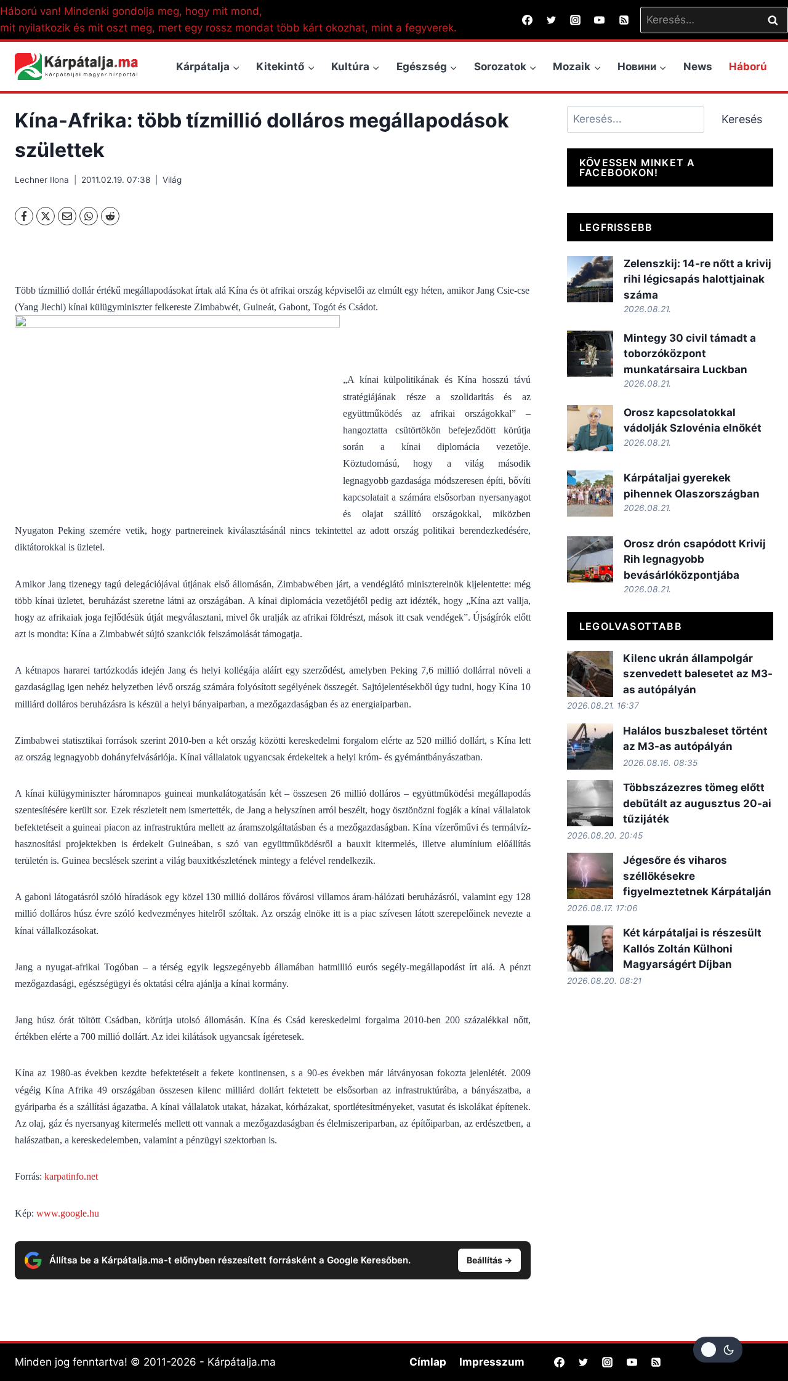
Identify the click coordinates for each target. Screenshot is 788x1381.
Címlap (427, 1362)
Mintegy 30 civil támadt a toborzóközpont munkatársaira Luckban (690, 354)
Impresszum (492, 1362)
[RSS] (623, 19)
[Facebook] (527, 19)
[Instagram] (575, 19)
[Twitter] (551, 19)
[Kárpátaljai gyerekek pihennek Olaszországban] (590, 493)
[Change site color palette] (717, 1350)
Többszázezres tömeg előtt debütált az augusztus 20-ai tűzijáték (697, 803)
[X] (45, 216)
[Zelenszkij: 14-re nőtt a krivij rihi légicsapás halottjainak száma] (590, 279)
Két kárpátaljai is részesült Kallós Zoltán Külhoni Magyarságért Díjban (692, 948)
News (697, 66)
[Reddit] (110, 216)
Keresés (742, 119)
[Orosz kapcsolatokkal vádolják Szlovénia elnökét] (590, 428)
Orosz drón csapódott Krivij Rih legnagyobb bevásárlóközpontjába (695, 559)
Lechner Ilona (42, 180)
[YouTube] (599, 19)
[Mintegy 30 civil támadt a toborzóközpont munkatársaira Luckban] (590, 354)
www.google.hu (67, 1213)
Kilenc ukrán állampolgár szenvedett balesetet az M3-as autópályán (698, 674)
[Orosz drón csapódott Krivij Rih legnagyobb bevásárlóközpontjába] (590, 559)
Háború (748, 66)
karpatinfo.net (71, 1176)
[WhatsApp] (88, 216)
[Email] (67, 216)
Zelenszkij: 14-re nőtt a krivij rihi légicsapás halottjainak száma (697, 279)
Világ (172, 180)
